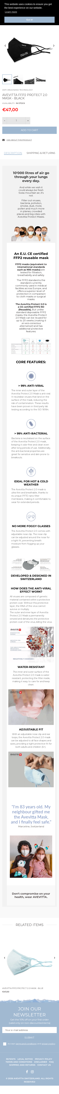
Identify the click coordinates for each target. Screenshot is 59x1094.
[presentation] (4, 958)
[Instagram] (32, 1072)
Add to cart (29, 130)
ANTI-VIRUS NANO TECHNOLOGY (17, 90)
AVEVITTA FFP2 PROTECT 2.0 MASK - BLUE (22, 988)
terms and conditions (26, 1043)
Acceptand (31, 1043)
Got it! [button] (29, 19)
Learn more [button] (11, 12)
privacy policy (48, 1043)
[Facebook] (26, 1072)
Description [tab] (13, 153)
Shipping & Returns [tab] (41, 153)
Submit (29, 1037)
